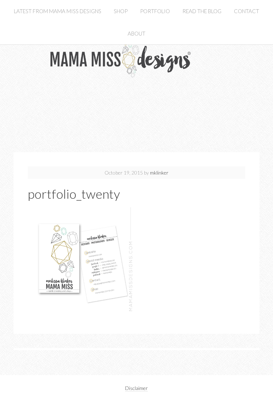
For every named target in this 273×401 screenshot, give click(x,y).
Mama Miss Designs (136, 79)
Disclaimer (136, 388)
